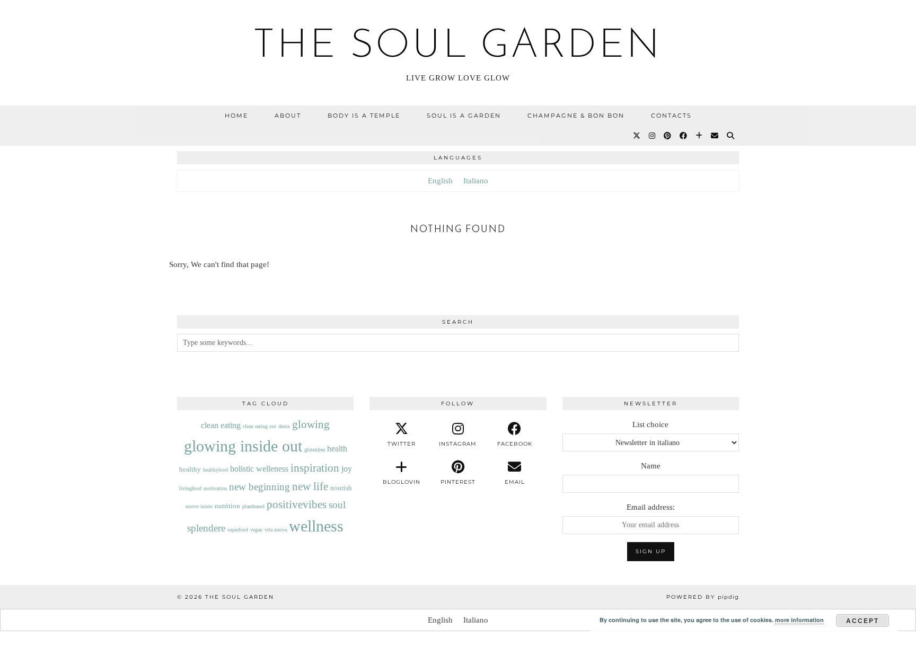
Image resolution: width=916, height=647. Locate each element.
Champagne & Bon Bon (575, 115)
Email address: (651, 507)
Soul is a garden (464, 115)
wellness (316, 526)
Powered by (702, 596)
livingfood (190, 488)
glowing (311, 424)
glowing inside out (243, 446)
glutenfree (314, 450)
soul (337, 504)
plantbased (253, 506)
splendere (206, 528)
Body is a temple (364, 115)
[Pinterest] (668, 136)
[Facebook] (684, 136)
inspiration (314, 468)
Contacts (671, 115)
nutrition (227, 506)
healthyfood (215, 470)
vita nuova (276, 530)
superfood (237, 530)
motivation (215, 488)
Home (236, 115)
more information (799, 620)
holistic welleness (259, 468)
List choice (650, 424)
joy (346, 468)
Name (650, 466)
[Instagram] (652, 136)
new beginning (259, 486)
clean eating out (259, 426)
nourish (341, 488)
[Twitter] (637, 136)
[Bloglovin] (699, 136)
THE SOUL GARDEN (458, 46)
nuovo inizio (199, 506)
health (337, 448)
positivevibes (297, 504)
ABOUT (288, 115)
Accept (862, 620)
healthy (190, 469)
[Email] (715, 136)
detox (284, 426)
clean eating (221, 425)
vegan (256, 530)
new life (310, 486)
